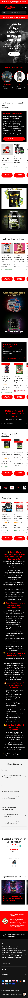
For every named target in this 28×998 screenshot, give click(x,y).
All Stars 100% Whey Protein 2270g (18, 518)
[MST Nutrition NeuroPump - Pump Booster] (7, 368)
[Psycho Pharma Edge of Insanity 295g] (19, 368)
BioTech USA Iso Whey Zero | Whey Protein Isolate (6, 518)
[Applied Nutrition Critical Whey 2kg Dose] (7, 248)
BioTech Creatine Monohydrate (6, 455)
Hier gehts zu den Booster (14, 358)
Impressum (3, 993)
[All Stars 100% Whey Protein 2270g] (19, 507)
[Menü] (2, 7)
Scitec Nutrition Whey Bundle (6, 159)
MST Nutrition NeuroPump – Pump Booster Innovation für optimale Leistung (13, 898)
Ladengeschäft (14, 994)
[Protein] (19, 76)
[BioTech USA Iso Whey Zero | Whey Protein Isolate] (7, 507)
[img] (14, 844)
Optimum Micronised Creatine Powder (19, 456)
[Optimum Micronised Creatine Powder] (19, 444)
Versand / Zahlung (5, 994)
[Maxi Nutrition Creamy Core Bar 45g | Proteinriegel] (19, 248)
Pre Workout (7, 84)
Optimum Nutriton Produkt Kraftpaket (19, 160)
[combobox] (14, 12)
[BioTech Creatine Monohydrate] (7, 444)
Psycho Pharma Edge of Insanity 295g (18, 380)
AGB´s (17, 993)
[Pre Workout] (7, 76)
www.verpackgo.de (14, 928)
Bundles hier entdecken (14, 138)
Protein (19, 84)
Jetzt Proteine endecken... (14, 51)
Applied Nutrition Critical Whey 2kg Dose (6, 259)
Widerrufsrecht (11, 993)
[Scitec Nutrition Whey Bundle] (7, 149)
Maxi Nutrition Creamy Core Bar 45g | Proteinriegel (19, 259)
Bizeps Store (7, 990)
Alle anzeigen (5, 107)
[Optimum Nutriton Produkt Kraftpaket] (19, 149)
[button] (25, 7)
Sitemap (20, 994)
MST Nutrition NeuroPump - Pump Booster (5, 380)
